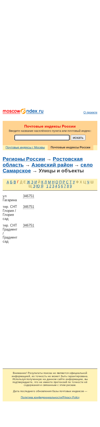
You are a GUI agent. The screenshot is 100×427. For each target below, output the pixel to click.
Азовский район (52, 165)
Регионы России (24, 159)
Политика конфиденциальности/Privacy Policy (50, 397)
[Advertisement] (50, 55)
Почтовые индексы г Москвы (25, 147)
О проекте (90, 112)
